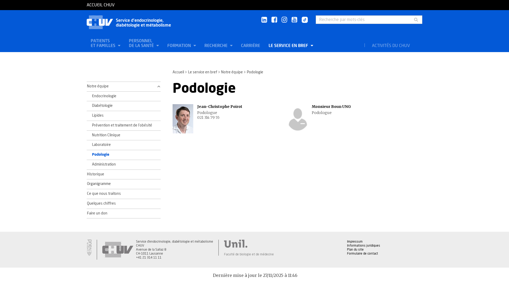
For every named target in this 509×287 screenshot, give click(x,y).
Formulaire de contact (362, 253)
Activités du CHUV (391, 46)
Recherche (216, 46)
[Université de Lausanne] (249, 244)
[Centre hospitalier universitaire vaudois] (117, 250)
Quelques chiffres (101, 203)
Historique (95, 174)
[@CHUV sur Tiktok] (303, 20)
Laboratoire (101, 145)
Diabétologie (102, 106)
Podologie (100, 155)
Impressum (355, 241)
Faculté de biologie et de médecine (249, 254)
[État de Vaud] (89, 248)
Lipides (98, 115)
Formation (179, 46)
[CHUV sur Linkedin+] (264, 20)
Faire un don (97, 213)
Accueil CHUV (101, 5)
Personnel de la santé (142, 43)
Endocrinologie (104, 96)
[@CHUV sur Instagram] (284, 20)
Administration (104, 164)
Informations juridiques (363, 245)
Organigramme (99, 184)
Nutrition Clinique (106, 135)
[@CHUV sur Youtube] (294, 20)
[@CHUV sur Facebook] (274, 20)
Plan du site (355, 249)
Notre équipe (232, 72)
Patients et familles (103, 43)
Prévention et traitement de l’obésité (122, 125)
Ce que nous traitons (104, 194)
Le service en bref (289, 46)
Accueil (178, 72)
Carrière (250, 46)
